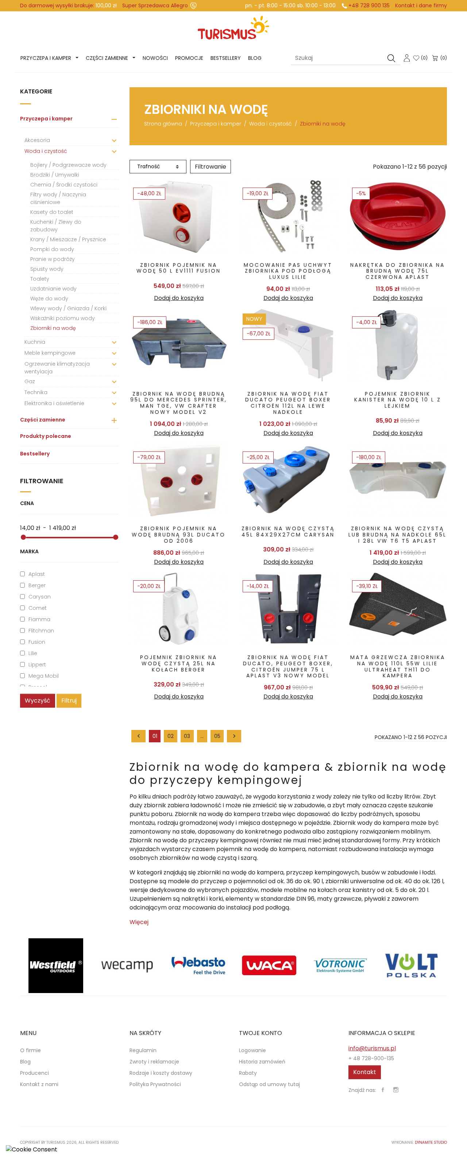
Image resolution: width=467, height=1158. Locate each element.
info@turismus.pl (372, 1048)
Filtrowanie (210, 166)
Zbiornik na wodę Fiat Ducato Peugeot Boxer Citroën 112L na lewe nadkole (288, 403)
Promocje (189, 58)
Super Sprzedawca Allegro (155, 5)
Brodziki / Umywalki (54, 174)
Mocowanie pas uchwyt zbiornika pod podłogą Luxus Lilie (288, 271)
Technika (35, 392)
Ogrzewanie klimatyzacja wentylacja (57, 367)
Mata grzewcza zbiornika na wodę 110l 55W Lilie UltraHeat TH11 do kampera (397, 666)
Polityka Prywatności (155, 1084)
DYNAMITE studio (431, 1142)
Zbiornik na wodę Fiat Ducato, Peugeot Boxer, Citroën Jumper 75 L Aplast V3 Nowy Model (288, 666)
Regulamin (143, 1050)
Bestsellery (226, 58)
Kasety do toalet (51, 212)
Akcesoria (37, 140)
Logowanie (252, 1050)
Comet (37, 608)
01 (155, 736)
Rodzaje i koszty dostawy (161, 1073)
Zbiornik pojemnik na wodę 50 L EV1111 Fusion (178, 268)
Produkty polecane (45, 436)
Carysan (39, 596)
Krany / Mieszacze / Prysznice (68, 239)
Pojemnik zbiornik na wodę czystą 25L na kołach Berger (178, 663)
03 (187, 736)
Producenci (34, 1073)
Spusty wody (46, 269)
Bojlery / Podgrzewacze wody (68, 165)
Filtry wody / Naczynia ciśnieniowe (58, 198)
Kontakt (364, 1072)
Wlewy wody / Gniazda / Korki (68, 308)
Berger (37, 585)
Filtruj (69, 700)
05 (217, 736)
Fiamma (39, 619)
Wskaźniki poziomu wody (62, 318)
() (424, 58)
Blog (255, 58)
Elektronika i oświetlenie (54, 403)
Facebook (382, 1089)
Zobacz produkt (178, 216)
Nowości (155, 58)
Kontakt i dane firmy (421, 5)
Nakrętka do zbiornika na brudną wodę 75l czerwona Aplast (397, 271)
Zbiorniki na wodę (53, 328)
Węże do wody (49, 298)
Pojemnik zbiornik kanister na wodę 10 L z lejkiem (397, 400)
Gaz (29, 381)
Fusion (36, 642)
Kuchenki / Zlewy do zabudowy (55, 225)
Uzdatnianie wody (53, 288)
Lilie (32, 653)
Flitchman (41, 630)
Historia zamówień (262, 1061)
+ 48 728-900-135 (371, 1058)
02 (170, 736)
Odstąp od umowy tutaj (269, 1084)
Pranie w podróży (52, 259)
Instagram (396, 1089)
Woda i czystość (45, 151)
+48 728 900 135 (369, 5)
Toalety (39, 278)
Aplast (36, 574)
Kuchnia (34, 342)
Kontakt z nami (39, 1084)
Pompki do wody (52, 249)
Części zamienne (107, 58)
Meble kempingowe (50, 353)
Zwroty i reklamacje (154, 1061)
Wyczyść (37, 700)
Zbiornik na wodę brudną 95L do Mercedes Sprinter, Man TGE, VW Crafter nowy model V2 (178, 403)
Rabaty (248, 1073)
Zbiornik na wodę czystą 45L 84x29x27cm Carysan (288, 531)
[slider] (23, 537)
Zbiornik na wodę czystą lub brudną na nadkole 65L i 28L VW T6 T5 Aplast (397, 535)
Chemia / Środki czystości (63, 184)
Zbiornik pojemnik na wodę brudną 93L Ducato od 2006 (178, 535)
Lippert (37, 664)
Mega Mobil (43, 676)
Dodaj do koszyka (179, 298)
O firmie (30, 1050)
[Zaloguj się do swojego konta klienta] (407, 57)
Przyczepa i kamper (45, 58)
